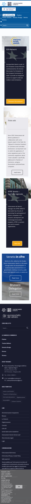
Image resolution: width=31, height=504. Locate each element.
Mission (4, 416)
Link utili (4, 428)
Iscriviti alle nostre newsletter (10, 432)
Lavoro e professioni (8, 391)
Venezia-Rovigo (17, 17)
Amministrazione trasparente (10, 413)
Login (3, 441)
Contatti (4, 425)
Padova (19, 15)
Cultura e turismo (16, 401)
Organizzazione (6, 422)
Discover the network (15, 101)
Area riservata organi (7, 438)
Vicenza (4, 20)
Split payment (6, 459)
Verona (25, 17)
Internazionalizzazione (9, 397)
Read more (15, 294)
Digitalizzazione (21, 397)
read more (17, 172)
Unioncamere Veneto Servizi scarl (11, 435)
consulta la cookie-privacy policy (5, 494)
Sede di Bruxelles (8, 15)
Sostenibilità (6, 400)
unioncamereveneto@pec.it (14, 380)
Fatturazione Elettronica (9, 453)
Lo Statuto (5, 419)
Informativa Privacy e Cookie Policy (11, 456)
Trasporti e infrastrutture (10, 394)
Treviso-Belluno (7, 17)
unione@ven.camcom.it (14, 378)
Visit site (17, 243)
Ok (19, 487)
